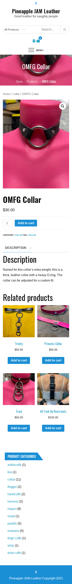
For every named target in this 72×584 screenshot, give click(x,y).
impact (12, 508)
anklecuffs (14, 464)
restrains (13, 530)
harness (12, 501)
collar (16, 94)
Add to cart (26, 223)
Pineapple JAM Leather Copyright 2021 (36, 578)
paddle (12, 523)
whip (10, 545)
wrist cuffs (14, 552)
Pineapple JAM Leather (36, 11)
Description (15, 247)
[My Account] (34, 41)
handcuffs (14, 494)
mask (11, 516)
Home (7, 94)
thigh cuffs (14, 538)
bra (9, 472)
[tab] (17, 247)
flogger (12, 486)
